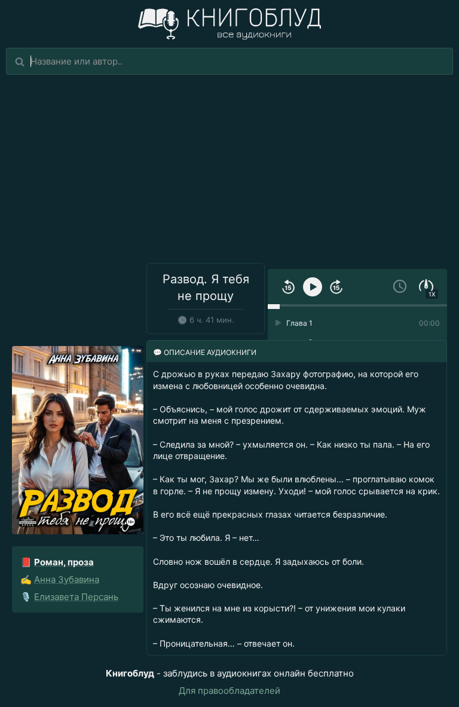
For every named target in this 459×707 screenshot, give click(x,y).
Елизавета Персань (76, 596)
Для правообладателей (229, 690)
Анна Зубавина (66, 579)
